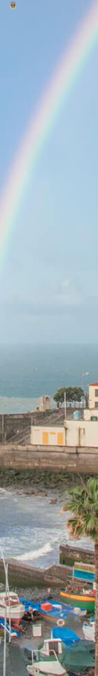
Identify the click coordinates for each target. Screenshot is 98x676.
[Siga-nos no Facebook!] (75, 5)
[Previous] (4, 338)
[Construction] (27, 5)
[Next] (93, 338)
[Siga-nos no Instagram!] (80, 5)
